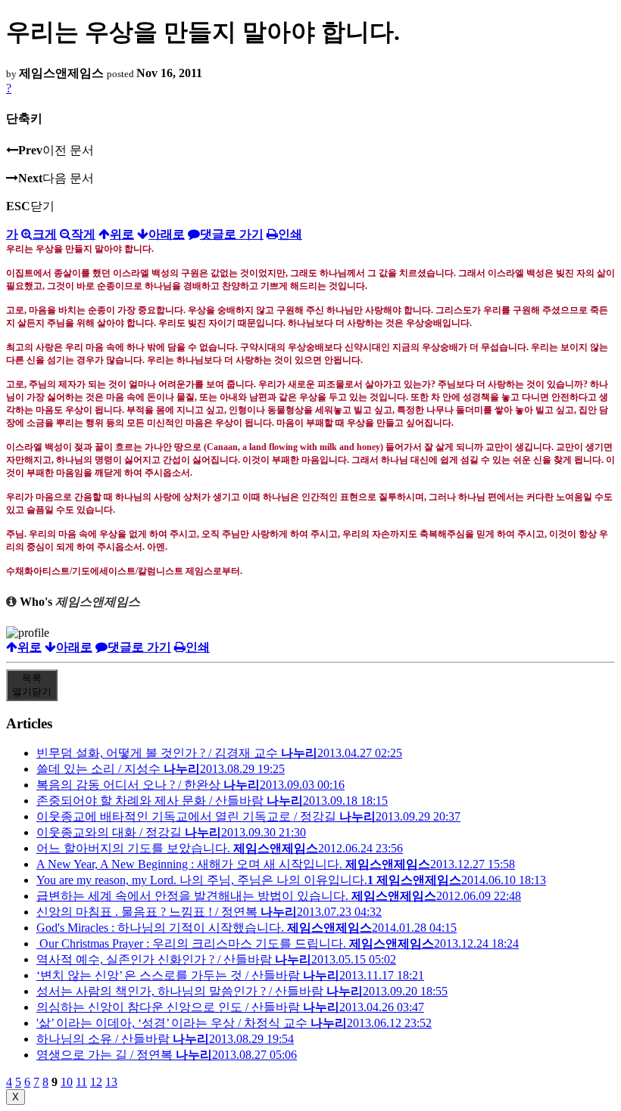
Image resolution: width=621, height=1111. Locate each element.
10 (67, 1081)
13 (111, 1081)
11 (81, 1081)
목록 (31, 684)
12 (96, 1081)
